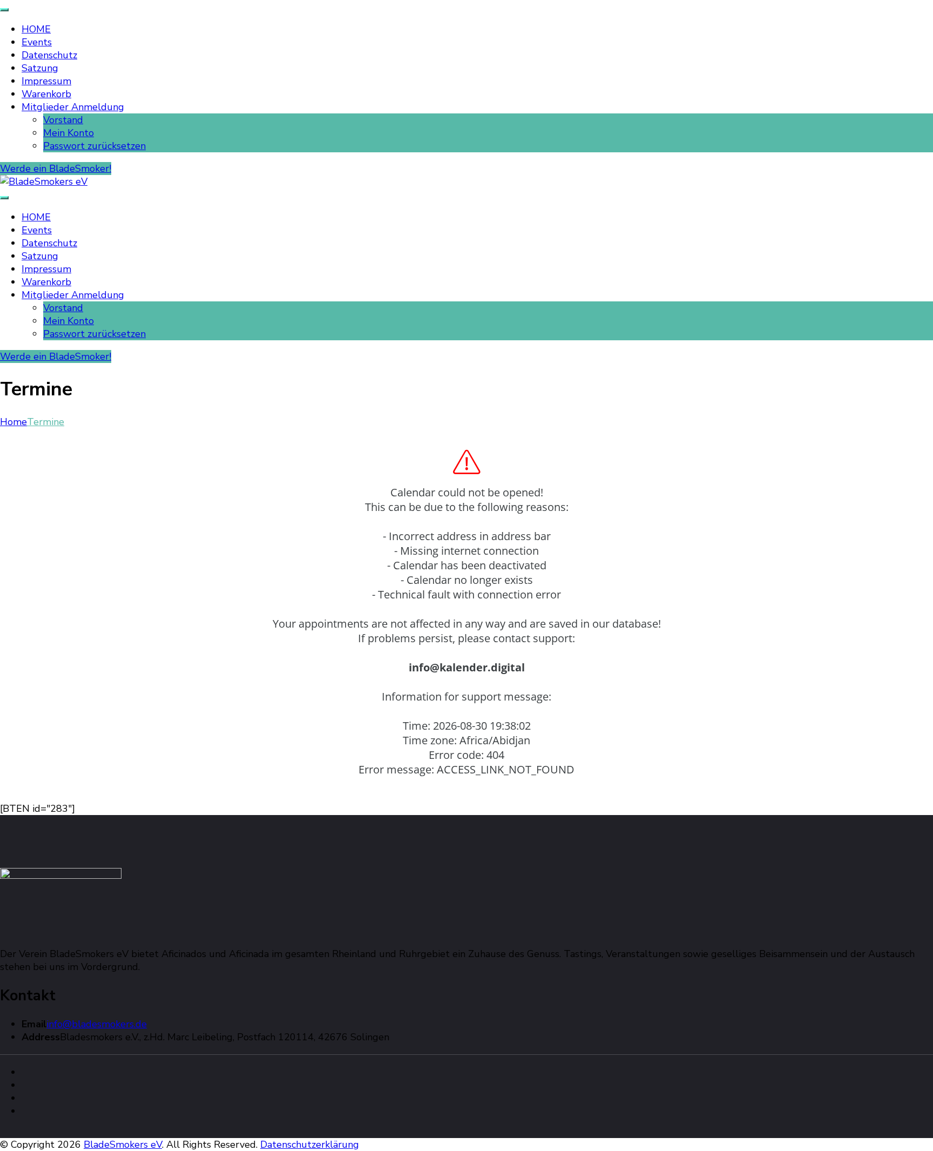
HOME (36, 29)
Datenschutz (49, 55)
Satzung (40, 68)
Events (37, 42)
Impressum (46, 81)
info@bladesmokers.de (96, 1024)
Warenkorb (46, 93)
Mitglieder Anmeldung (73, 106)
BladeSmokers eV (123, 1144)
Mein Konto (68, 132)
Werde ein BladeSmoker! (55, 168)
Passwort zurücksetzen (94, 145)
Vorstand (63, 119)
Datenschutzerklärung (309, 1144)
